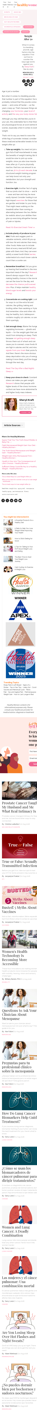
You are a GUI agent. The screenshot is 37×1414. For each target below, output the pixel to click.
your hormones (17, 111)
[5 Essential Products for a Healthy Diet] (8, 522)
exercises (21, 200)
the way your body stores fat (24, 114)
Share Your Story (11, 31)
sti (3, 879)
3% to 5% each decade (22, 170)
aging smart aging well (10, 494)
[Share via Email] (30, 84)
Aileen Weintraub (11, 1354)
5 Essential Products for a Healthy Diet (24, 521)
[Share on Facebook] (24, 81)
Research (10, 383)
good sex (17, 12)
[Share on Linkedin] (26, 84)
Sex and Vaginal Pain (15, 692)
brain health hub (11, 17)
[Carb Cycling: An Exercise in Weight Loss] (8, 569)
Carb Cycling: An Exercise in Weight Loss (24, 568)
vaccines (5, 925)
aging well (21, 488)
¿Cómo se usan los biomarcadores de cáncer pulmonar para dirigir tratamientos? (19, 1174)
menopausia (6, 1087)
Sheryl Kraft (29, 67)
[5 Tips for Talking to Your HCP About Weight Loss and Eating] (8, 549)
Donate (25, 31)
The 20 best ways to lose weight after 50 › (16, 484)
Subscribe (29, 27)
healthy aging (6, 491)
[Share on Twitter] (28, 81)
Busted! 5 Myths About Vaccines (19, 909)
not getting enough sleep (24, 338)
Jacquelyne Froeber (12, 876)
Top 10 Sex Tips (15, 687)
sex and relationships (11, 827)
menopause (30, 488)
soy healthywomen (11, 22)
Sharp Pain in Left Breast (12, 685)
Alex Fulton (9, 1031)
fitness (26, 491)
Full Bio (24, 412)
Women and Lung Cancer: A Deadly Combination (16, 1231)
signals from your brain (15, 350)
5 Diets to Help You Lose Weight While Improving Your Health (24, 530)
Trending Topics (11, 682)
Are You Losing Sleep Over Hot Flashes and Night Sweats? (18, 1336)
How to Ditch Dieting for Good (23, 540)
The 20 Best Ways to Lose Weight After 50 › (17, 477)
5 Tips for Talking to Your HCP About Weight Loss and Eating (24, 549)
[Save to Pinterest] (32, 81)
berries (33, 254)
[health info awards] (20, 663)
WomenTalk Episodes (12, 27)
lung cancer (7, 1140)
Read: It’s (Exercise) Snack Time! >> (20, 227)
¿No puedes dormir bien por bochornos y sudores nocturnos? (19, 1389)
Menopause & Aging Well (28, 73)
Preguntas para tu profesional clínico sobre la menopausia (18, 1066)
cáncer (5, 1199)
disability (6, 982)
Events (7, 12)
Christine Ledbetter (12, 824)
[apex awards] (20, 608)
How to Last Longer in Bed (24, 694)
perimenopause (18, 491)
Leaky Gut (26, 687)
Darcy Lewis (9, 1137)
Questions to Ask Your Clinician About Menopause (19, 1014)
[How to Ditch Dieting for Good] (8, 541)
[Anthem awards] (20, 634)
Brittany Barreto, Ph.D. (13, 979)
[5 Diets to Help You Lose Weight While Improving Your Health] (8, 530)
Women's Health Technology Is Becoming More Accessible (14, 957)
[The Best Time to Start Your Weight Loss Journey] (8, 559)
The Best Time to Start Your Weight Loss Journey (23, 559)
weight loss (28, 77)
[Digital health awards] (20, 584)
